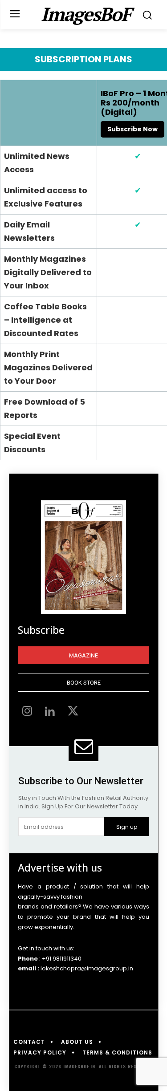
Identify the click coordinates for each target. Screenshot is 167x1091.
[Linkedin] (50, 712)
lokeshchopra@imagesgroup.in (87, 968)
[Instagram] (27, 712)
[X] (73, 712)
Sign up (126, 827)
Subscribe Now (132, 129)
